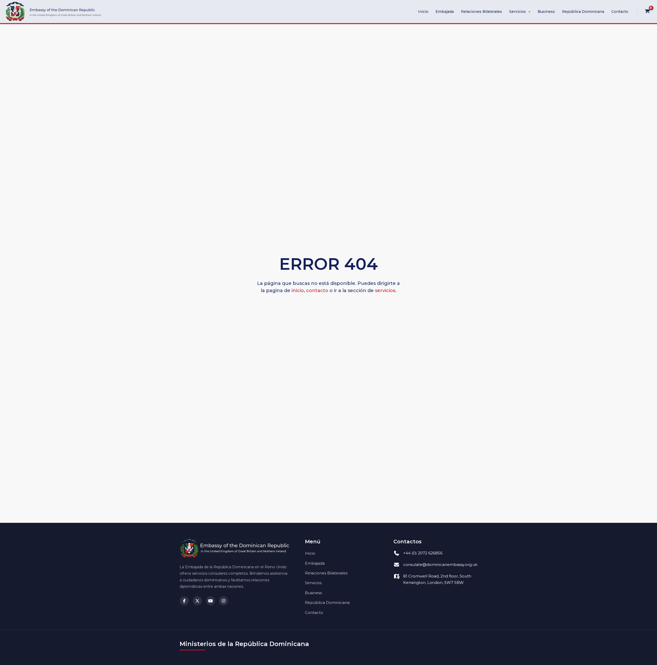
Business (546, 11)
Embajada (445, 11)
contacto (317, 290)
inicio (298, 290)
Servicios (517, 11)
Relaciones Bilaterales (481, 11)
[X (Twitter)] (197, 600)
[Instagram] (223, 600)
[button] (528, 11)
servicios (385, 290)
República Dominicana (583, 11)
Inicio (423, 11)
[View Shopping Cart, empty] (647, 11)
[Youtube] (210, 600)
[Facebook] (184, 600)
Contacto (619, 11)
